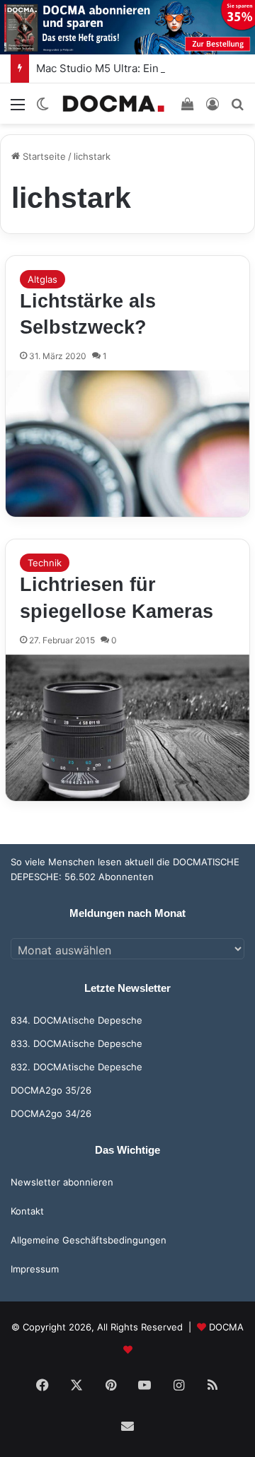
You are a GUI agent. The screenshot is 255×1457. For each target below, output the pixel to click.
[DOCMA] (113, 103)
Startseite (43, 156)
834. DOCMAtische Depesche (76, 1020)
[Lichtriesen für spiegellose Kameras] (127, 728)
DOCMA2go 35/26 (51, 1090)
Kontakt (27, 1211)
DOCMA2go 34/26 (51, 1113)
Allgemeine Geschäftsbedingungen (88, 1240)
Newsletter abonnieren (62, 1182)
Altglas (42, 279)
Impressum (35, 1269)
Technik (45, 562)
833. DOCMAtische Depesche (76, 1043)
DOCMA (226, 1327)
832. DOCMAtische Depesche (76, 1066)
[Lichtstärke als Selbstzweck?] (127, 443)
